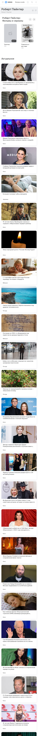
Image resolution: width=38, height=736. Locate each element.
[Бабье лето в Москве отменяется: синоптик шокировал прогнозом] (19, 355)
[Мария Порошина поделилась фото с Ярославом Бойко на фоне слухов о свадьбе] (19, 132)
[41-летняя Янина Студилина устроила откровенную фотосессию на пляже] (19, 717)
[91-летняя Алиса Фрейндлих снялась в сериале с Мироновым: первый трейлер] (19, 216)
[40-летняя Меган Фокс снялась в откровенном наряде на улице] (19, 662)
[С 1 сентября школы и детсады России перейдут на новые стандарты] (19, 272)
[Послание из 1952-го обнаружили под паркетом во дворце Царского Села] (19, 327)
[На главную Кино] (9, 2)
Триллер (7, 44)
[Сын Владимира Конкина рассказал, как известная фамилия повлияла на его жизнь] (19, 634)
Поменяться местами (25, 45)
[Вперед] (34, 19)
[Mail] (6, 2)
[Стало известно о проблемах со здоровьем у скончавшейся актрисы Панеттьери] (19, 77)
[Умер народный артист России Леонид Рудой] (19, 244)
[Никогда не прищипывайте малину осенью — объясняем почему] (19, 383)
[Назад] (30, 19)
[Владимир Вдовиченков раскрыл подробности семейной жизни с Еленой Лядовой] (19, 411)
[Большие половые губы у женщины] (19, 188)
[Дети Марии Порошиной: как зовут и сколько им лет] (19, 104)
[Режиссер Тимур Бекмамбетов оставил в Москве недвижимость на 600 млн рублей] (19, 578)
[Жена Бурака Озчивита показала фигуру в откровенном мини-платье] (19, 550)
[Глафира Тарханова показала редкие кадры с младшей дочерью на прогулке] (19, 160)
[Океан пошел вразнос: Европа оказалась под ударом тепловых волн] (19, 299)
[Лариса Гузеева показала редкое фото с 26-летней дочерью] (19, 467)
